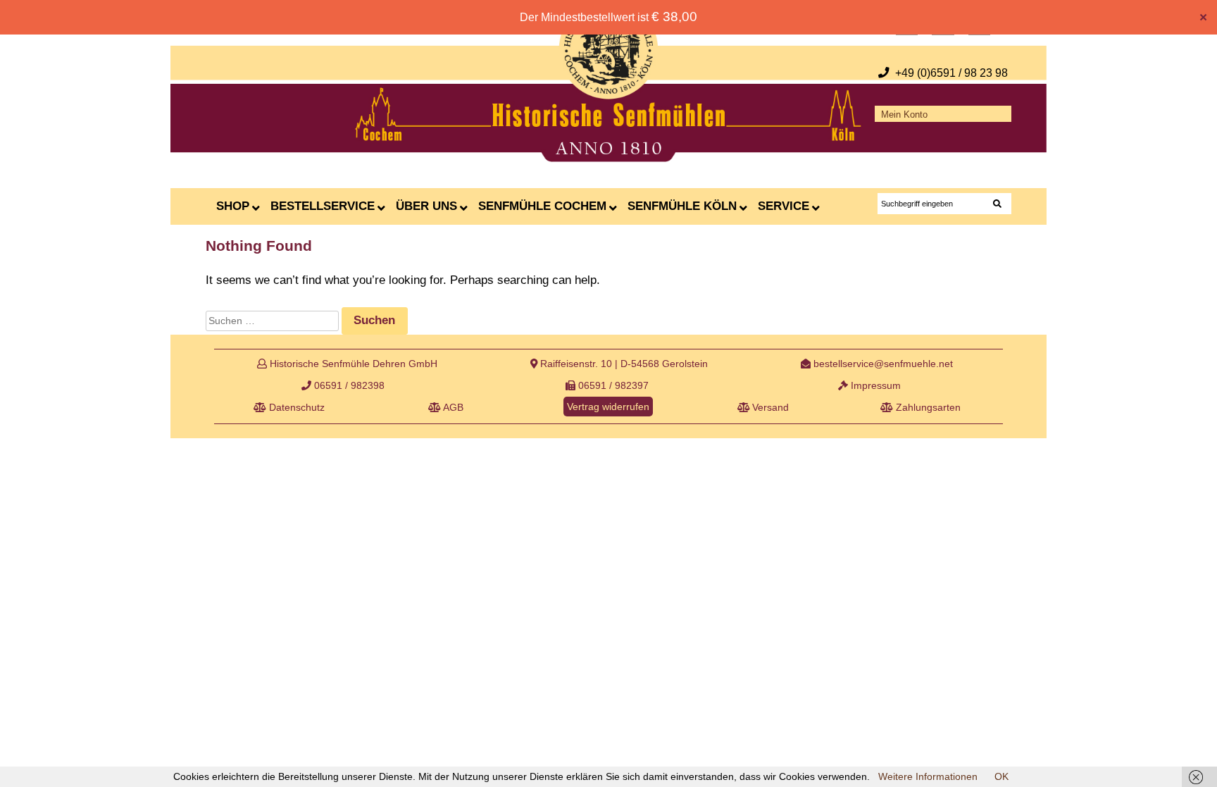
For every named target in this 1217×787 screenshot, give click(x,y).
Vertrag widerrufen (608, 406)
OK (1001, 776)
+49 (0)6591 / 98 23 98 (951, 73)
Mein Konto (904, 115)
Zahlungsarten (927, 407)
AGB (451, 407)
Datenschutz (295, 407)
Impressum (874, 385)
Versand (769, 407)
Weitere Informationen (928, 776)
